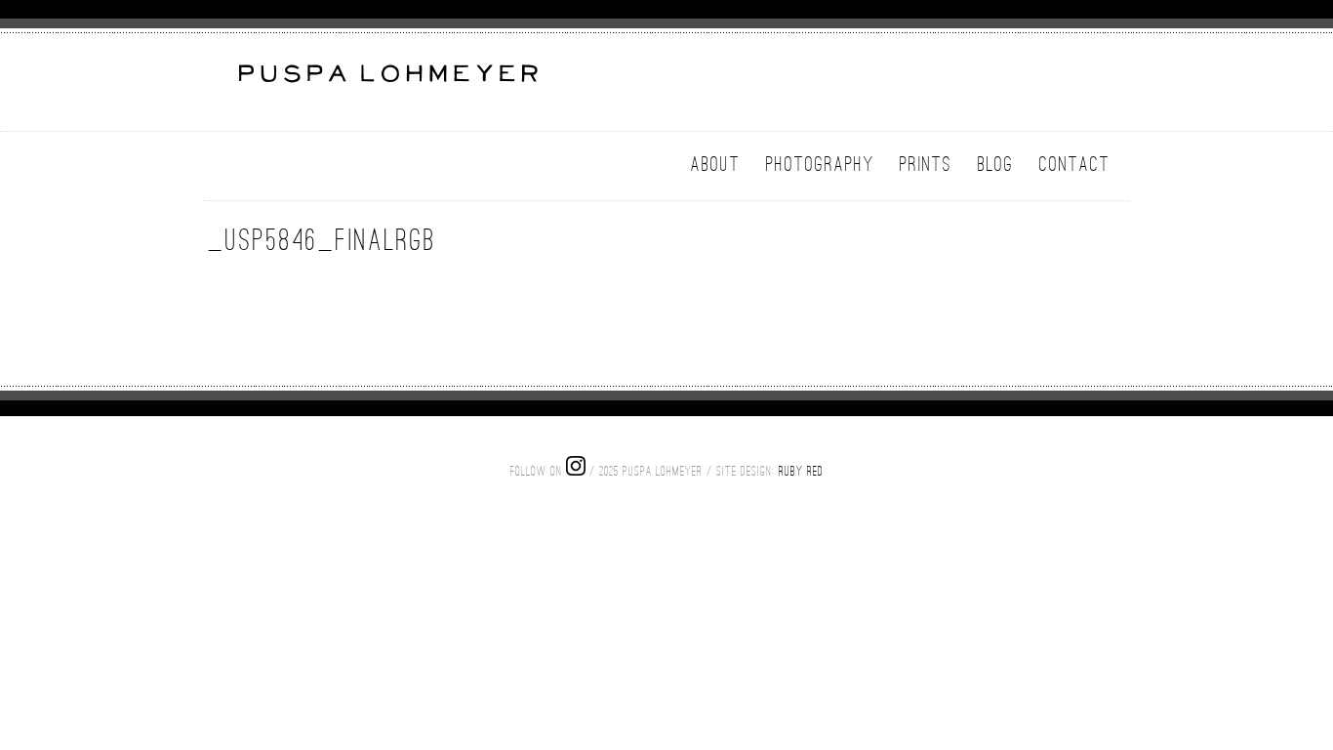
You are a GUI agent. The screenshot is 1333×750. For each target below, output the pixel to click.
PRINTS (926, 164)
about (716, 164)
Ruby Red (801, 471)
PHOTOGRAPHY (820, 164)
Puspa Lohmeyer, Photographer (386, 85)
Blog (996, 164)
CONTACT (1075, 164)
